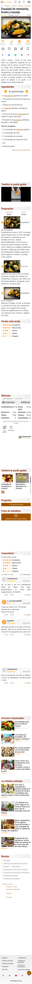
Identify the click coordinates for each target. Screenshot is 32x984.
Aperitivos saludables (13, 889)
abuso (28, 595)
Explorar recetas (8, 884)
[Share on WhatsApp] (15, 55)
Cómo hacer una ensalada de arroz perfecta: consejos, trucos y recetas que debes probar (15, 766)
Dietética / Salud (11, 887)
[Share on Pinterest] (28, 55)
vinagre (19, 129)
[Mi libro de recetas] (15, 2)
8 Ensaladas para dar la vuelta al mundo (22, 724)
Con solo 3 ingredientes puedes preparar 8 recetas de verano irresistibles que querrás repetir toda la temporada (15, 790)
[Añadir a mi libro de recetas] (28, 49)
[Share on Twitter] (21, 55)
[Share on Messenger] (9, 55)
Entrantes (9, 897)
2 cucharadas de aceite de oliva (15, 140)
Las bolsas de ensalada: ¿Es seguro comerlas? (22, 737)
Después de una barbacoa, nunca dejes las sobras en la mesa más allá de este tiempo (23, 842)
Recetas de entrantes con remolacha (16, 872)
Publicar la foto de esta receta (16, 519)
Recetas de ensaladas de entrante (15, 863)
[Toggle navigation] (29, 2)
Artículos (5, 969)
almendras (18, 120)
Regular (15, 336)
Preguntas (5, 966)
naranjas (7, 108)
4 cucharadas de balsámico (16, 129)
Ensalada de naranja (11, 875)
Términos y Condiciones (21, 966)
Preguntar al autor (16, 504)
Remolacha (16, 866)
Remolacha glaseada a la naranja (21, 486)
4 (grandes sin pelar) (15, 96)
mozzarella (22, 114)
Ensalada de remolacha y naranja (6, 486)
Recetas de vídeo (7, 960)
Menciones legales (24, 969)
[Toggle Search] (24, 2)
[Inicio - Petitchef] (2, 6)
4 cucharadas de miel (11, 133)
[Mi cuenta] (19, 2)
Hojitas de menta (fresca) (12, 105)
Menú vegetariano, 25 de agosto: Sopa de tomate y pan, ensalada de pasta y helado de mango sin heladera (15, 825)
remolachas (8, 96)
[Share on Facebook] (2, 55)
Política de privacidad (21, 961)
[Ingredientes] (3, 491)
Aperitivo (9, 893)
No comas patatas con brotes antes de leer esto (22, 750)
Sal (4, 143)
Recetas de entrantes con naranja (15, 869)
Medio (14, 333)
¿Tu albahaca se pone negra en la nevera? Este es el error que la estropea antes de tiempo (15, 807)
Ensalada (7, 860)
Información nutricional (22, 150)
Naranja (6, 866)
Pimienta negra (8, 146)
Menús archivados (7, 963)
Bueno (14, 331)
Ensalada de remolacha (12, 878)
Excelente (16, 325)
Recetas (4, 958)
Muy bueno (16, 328)
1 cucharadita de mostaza (12, 136)
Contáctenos (22, 958)
